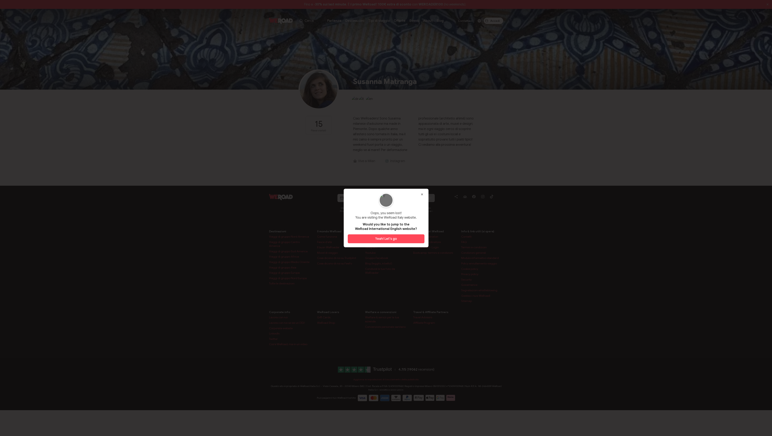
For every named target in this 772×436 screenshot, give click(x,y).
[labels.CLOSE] (422, 194)
